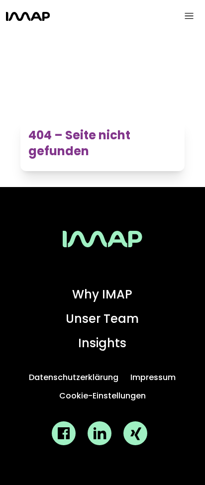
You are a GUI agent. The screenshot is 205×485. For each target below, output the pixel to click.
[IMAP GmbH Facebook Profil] (64, 433)
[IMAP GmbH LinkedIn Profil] (99, 433)
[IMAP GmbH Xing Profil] (135, 433)
